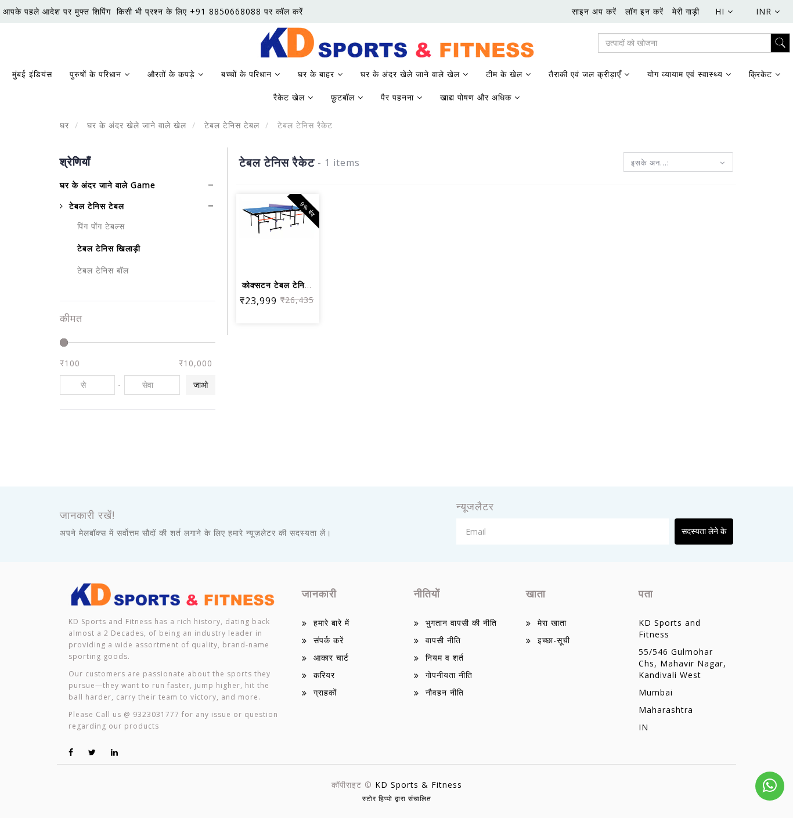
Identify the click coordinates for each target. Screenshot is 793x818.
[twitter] (92, 752)
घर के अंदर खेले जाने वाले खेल (135, 125)
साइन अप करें (594, 11)
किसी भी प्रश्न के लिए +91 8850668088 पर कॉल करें (210, 11)
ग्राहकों (325, 692)
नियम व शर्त (445, 657)
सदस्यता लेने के (704, 530)
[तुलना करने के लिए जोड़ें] (263, 257)
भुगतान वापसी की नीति (461, 622)
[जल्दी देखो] (291, 257)
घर (64, 125)
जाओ (200, 384)
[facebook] (71, 752)
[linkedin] (114, 752)
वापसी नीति (443, 640)
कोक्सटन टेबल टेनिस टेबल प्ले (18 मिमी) (309, 284)
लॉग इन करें (644, 11)
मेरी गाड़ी (686, 11)
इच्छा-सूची (554, 640)
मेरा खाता (552, 622)
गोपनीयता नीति (449, 674)
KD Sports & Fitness (418, 784)
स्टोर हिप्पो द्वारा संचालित (396, 798)
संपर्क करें (328, 640)
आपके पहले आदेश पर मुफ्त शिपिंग (57, 11)
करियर (324, 674)
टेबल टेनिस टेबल (230, 125)
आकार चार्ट (331, 657)
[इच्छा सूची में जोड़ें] (291, 225)
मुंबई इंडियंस (32, 74)
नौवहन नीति (445, 692)
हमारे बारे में (331, 622)
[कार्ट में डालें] (263, 225)
